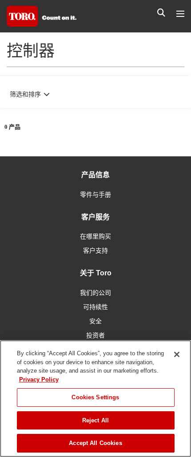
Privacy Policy (39, 379)
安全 (95, 321)
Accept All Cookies (95, 443)
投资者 (95, 335)
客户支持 (95, 250)
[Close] (177, 354)
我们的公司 (95, 292)
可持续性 (95, 306)
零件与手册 (95, 194)
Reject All (95, 420)
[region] (95, 398)
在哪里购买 (95, 236)
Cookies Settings (95, 397)
